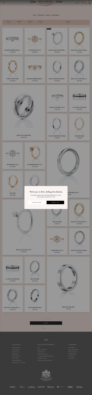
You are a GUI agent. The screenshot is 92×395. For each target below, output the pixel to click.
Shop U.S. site (55, 202)
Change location (36, 202)
